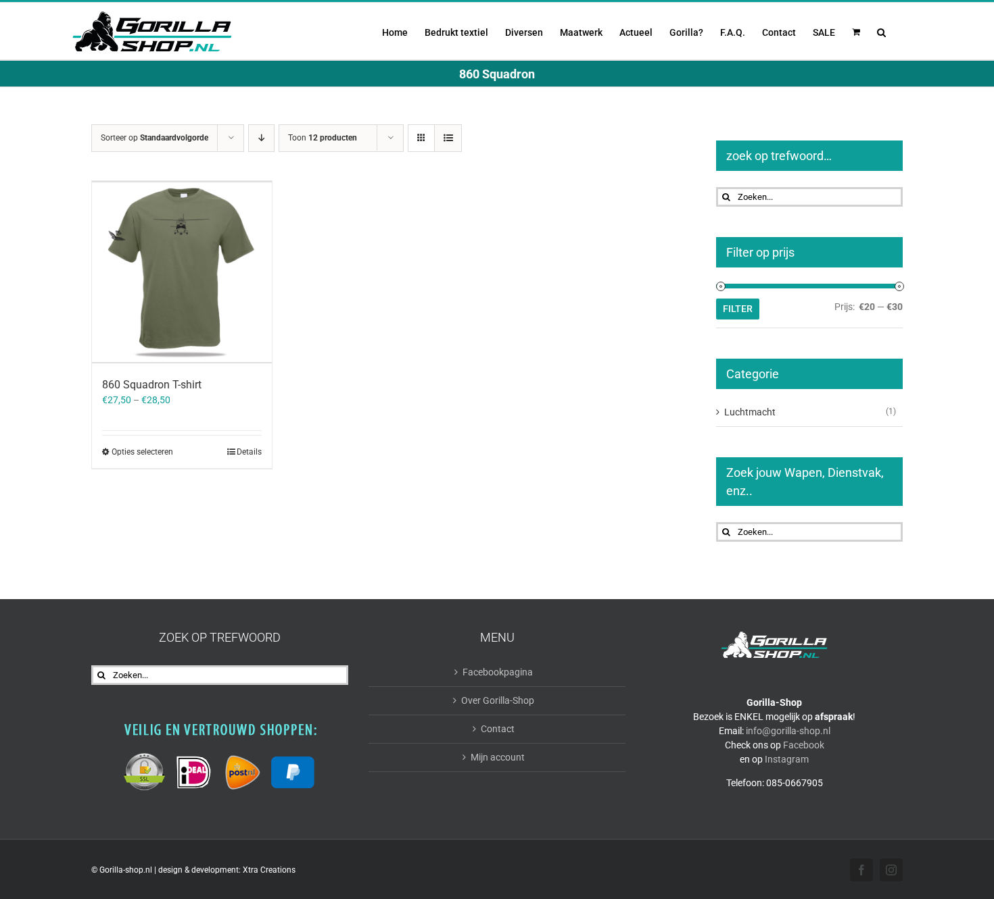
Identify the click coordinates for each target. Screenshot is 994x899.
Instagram (787, 759)
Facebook (803, 745)
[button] (881, 31)
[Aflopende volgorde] (261, 138)
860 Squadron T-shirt (152, 384)
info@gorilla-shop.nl (788, 730)
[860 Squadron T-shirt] (182, 272)
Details (249, 452)
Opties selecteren (142, 452)
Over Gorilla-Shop (497, 700)
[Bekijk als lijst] (448, 138)
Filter (738, 308)
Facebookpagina (498, 672)
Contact (498, 728)
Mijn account (498, 757)
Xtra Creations (269, 870)
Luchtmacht (750, 412)
